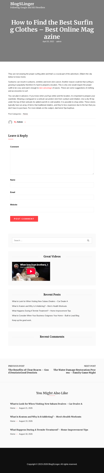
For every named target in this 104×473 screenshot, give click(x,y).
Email (12, 192)
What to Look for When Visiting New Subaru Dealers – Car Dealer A (40, 301)
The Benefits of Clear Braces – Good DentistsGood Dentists (28, 371)
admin (58, 41)
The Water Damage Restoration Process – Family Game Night (74, 371)
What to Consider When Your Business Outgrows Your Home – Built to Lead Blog (45, 315)
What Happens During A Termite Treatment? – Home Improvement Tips (41, 311)
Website (13, 205)
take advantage (45, 88)
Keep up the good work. (22, 320)
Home (25, 114)
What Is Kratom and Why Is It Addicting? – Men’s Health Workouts (39, 306)
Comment (14, 147)
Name (12, 180)
